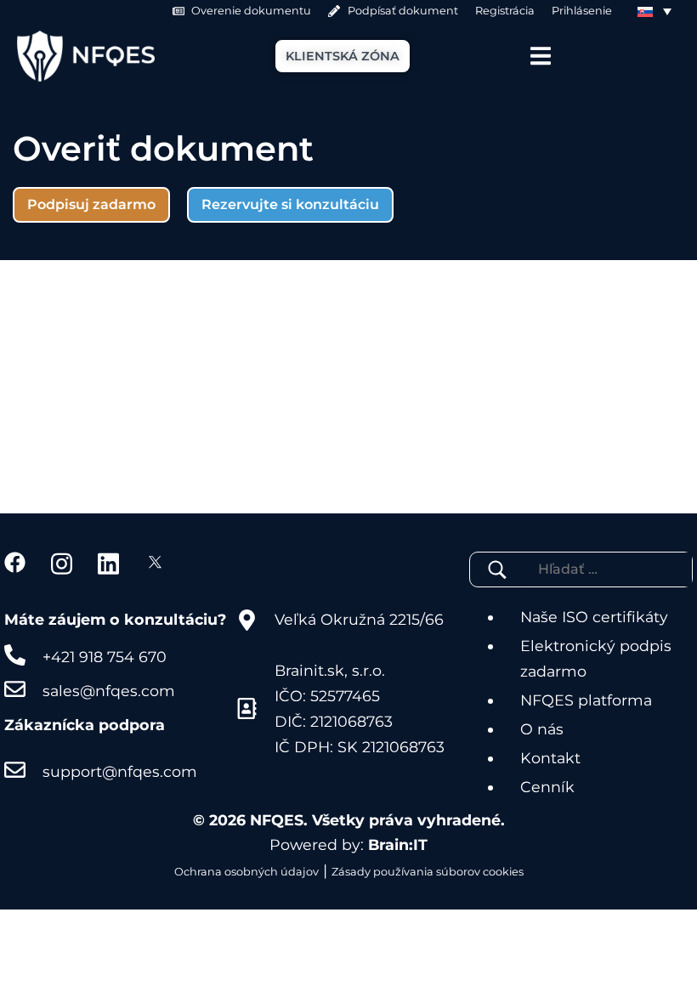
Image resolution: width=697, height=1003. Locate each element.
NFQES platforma (586, 700)
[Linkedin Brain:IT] (108, 562)
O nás (542, 729)
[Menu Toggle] (540, 55)
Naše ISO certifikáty (594, 617)
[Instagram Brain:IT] (61, 562)
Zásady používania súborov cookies (428, 871)
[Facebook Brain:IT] (15, 562)
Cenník (547, 787)
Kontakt (550, 758)
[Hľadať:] (589, 569)
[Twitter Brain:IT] (155, 562)
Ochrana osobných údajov (246, 871)
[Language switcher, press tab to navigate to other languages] (654, 11)
